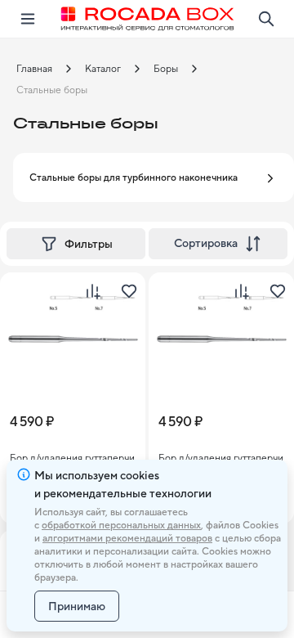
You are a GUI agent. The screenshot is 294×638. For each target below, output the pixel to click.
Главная (34, 68)
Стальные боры (51, 90)
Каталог (103, 68)
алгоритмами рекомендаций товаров (127, 538)
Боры (166, 68)
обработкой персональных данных (121, 525)
